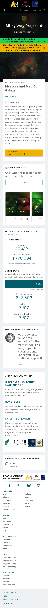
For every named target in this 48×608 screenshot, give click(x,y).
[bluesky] (29, 485)
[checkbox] (14, 219)
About (6, 515)
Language (7, 500)
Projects (7, 491)
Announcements (9, 560)
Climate (6, 497)
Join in (24, 182)
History (28, 497)
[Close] (44, 48)
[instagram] (38, 485)
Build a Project (11, 572)
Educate (6, 542)
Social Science (9, 509)
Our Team (7, 521)
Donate (6, 549)
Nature (27, 503)
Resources (7, 527)
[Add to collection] (20, 219)
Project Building (9, 563)
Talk (5, 554)
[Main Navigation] (43, 10)
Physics (6, 506)
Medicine (6, 503)
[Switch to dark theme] (21, 10)
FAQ (4, 531)
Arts (4, 494)
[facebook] (9, 485)
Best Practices (9, 585)
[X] (19, 485)
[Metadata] (8, 219)
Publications (8, 524)
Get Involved (9, 536)
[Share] (27, 219)
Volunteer (7, 539)
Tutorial (6, 575)
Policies (6, 581)
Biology (28, 494)
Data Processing (9, 567)
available (22, 47)
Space (27, 506)
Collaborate (7, 545)
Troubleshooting (9, 557)
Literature (29, 500)
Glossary (6, 578)
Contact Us (7, 518)
